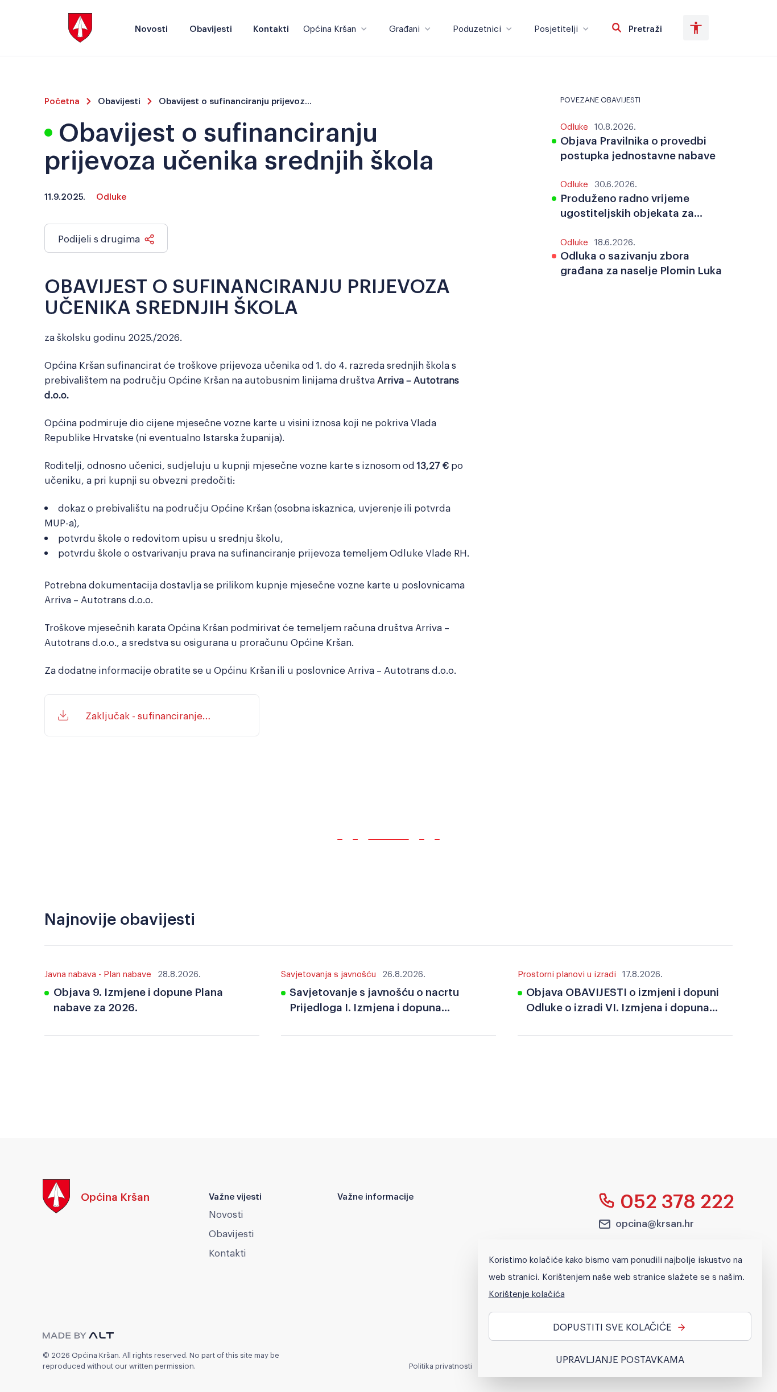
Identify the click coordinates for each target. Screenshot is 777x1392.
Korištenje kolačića (527, 1293)
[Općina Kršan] (96, 1210)
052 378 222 (677, 1200)
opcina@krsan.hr (654, 1222)
